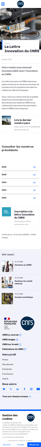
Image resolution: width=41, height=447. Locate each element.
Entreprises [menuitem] (7, 369)
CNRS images (8, 339)
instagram (31, 389)
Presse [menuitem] (5, 360)
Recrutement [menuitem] (7, 364)
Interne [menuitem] (5, 379)
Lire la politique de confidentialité (13, 437)
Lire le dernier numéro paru (22, 122)
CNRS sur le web (10, 344)
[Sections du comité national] (20, 282)
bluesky (4, 389)
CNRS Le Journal (10, 335)
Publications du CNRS (12, 349)
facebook (24, 389)
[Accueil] (20, 4)
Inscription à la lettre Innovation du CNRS (24, 214)
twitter (11, 389)
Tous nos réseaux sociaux (11, 396)
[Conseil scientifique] (20, 298)
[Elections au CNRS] (20, 266)
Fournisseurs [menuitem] (7, 374)
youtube (38, 389)
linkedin (17, 389)
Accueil (7, 43)
